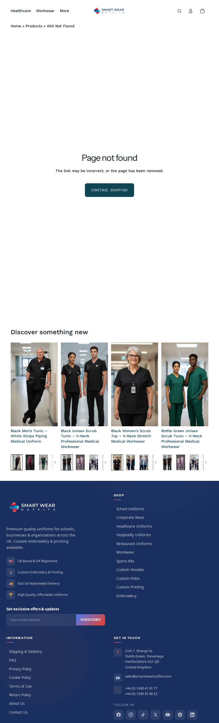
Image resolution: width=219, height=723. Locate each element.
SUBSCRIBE (90, 620)
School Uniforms (130, 509)
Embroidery (126, 595)
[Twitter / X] (155, 715)
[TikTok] (143, 715)
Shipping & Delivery (25, 651)
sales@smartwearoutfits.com (148, 676)
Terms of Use (20, 686)
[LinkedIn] (192, 715)
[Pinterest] (180, 715)
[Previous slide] (16, 384)
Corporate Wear (130, 517)
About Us (17, 703)
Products (34, 26)
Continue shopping (109, 190)
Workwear (125, 552)
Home (16, 26)
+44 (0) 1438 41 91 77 (141, 688)
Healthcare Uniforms (134, 526)
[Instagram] (131, 715)
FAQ (12, 660)
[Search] (179, 11)
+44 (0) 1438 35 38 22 (141, 693)
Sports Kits (125, 561)
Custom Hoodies (130, 569)
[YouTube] (168, 715)
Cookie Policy (20, 677)
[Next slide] (52, 384)
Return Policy (20, 694)
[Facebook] (118, 715)
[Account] (191, 11)
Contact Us (18, 712)
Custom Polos (127, 578)
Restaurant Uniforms (134, 543)
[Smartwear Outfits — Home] (33, 507)
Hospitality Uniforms (133, 534)
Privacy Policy (20, 669)
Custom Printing (130, 587)
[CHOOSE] (49, 418)
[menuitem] (64, 11)
